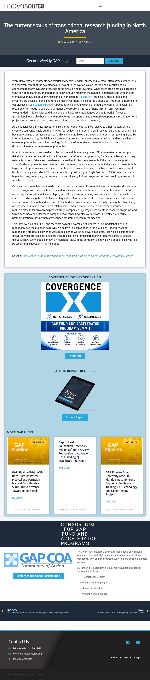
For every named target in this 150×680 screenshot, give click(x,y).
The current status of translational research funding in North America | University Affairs (77, 255)
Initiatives (124, 657)
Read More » (17, 498)
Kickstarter (85, 96)
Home (114, 657)
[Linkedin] (128, 642)
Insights (138, 657)
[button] (100, 5)
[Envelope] (138, 642)
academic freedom (44, 104)
